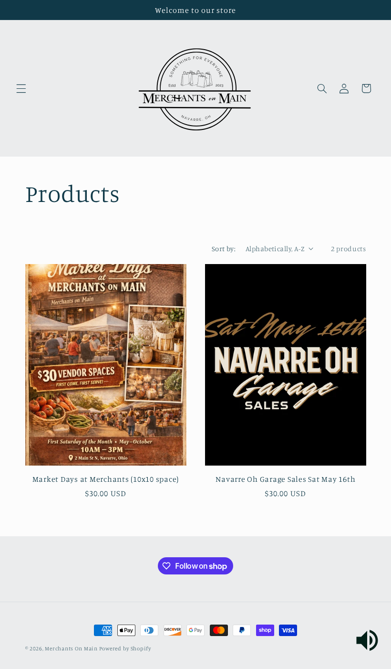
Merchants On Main (72, 648)
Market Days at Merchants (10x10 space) (105, 479)
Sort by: (224, 248)
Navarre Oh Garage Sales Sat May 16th (285, 479)
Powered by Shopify (125, 648)
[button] (21, 88)
